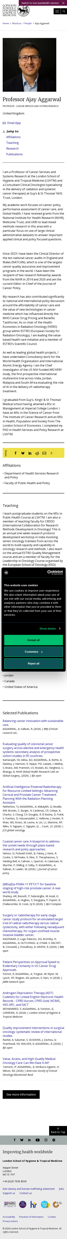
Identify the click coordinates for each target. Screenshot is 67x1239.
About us (16, 23)
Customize (31, 651)
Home (6, 23)
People (28, 23)
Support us (9, 1193)
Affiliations (13, 137)
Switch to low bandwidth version (40, 3)
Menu (57, 11)
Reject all (33, 663)
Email (14, 123)
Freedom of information (31, 1216)
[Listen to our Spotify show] (53, 1140)
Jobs (61, 1188)
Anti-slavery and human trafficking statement (29, 1188)
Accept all (33, 639)
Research (12, 148)
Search (64, 11)
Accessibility (9, 1216)
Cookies (52, 1216)
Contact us (25, 1193)
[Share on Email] (44, 453)
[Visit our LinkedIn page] (29, 1140)
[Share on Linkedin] (30, 453)
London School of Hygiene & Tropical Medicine (16, 11)
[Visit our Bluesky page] (21, 1140)
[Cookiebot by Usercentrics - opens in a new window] (48, 572)
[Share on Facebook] (15, 453)
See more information (21, 1094)
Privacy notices (10, 1221)
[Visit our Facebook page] (14, 1140)
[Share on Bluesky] (22, 453)
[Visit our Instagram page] (45, 1140)
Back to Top (58, 1132)
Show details (48, 628)
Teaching (12, 143)
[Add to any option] (51, 453)
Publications (14, 154)
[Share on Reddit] (37, 453)
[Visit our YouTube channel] (37, 1140)
